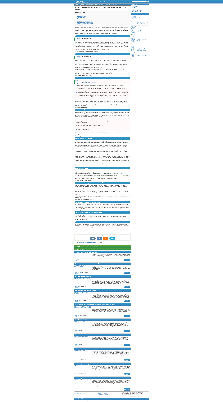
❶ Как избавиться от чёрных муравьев (85, 290)
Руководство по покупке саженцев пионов (86, 252)
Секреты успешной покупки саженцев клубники (88, 263)
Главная (102, 1)
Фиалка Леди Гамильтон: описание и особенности (89, 378)
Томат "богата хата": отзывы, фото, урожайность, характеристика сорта (95, 304)
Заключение (79, 24)
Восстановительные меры (82, 18)
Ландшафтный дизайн (137, 10)
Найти (147, 1)
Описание (79, 13)
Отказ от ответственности (97, 400)
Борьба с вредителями (137, 7)
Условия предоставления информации (83, 400)
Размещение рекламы (102, 393)
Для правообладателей (103, 394)
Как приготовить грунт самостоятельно (85, 21)
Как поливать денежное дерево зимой (85, 22)
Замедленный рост (81, 17)
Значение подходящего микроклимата (85, 23)
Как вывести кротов (86, 39)
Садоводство (77, 260)
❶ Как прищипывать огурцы (83, 364)
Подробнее (127, 260)
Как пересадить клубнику (82, 349)
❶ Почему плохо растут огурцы (83, 276)
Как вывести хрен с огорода (88, 57)
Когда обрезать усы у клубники (89, 82)
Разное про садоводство (137, 11)
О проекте (106, 1)
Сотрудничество (101, 392)
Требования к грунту (81, 20)
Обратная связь (78, 393)
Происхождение (80, 15)
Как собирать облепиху (81, 319)
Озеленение (134, 6)
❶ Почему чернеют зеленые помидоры (86, 335)
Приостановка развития (82, 16)
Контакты (112, 1)
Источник (77, 231)
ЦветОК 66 (79, 1)
